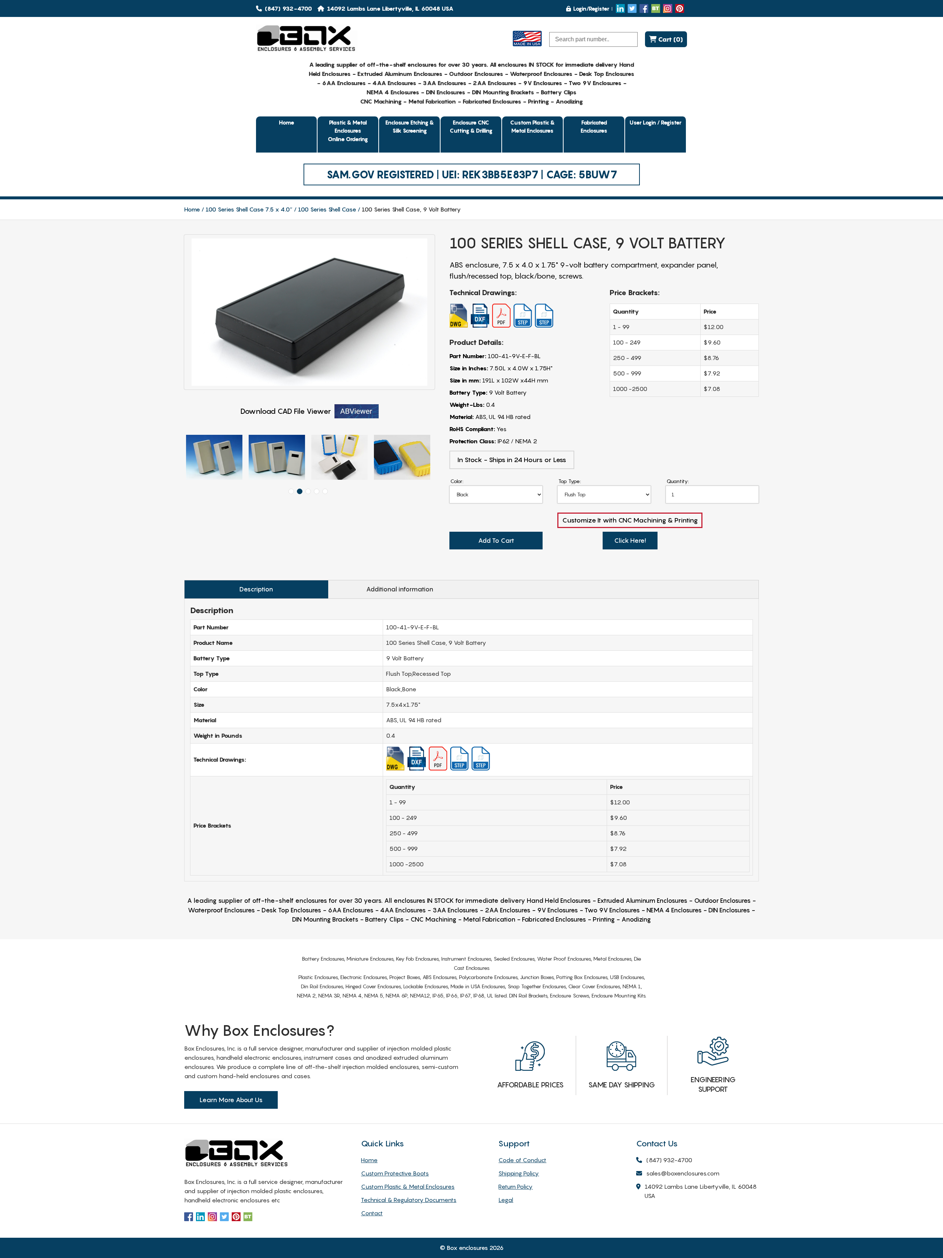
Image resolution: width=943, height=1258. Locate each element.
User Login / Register (655, 122)
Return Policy (515, 1186)
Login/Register (591, 8)
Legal (505, 1199)
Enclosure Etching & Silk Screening (409, 126)
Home (286, 122)
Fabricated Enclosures (594, 126)
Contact (372, 1213)
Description (256, 589)
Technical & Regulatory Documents (408, 1199)
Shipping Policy (518, 1173)
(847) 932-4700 (287, 8)
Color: (457, 481)
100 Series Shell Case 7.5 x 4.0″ (249, 209)
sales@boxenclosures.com (682, 1173)
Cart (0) (669, 39)
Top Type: (569, 481)
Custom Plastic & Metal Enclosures (532, 126)
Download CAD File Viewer (286, 411)
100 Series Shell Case (327, 209)
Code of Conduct (522, 1160)
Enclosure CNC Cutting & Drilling (471, 126)
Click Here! (630, 540)
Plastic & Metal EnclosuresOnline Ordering (348, 130)
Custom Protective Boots (395, 1173)
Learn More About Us (231, 1100)
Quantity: (678, 481)
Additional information (399, 589)
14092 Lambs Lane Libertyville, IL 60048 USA (701, 1191)
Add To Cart (496, 540)
